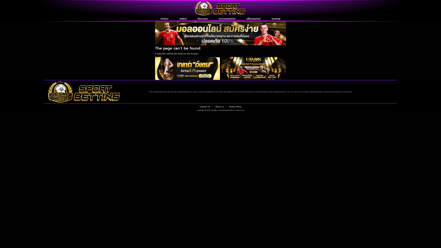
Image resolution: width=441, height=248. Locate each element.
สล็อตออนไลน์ (253, 18)
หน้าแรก (164, 18)
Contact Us (205, 106)
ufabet (183, 18)
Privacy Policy (235, 106)
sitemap (275, 18)
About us (219, 106)
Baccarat (203, 18)
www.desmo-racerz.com (235, 110)
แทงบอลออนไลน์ (227, 18)
